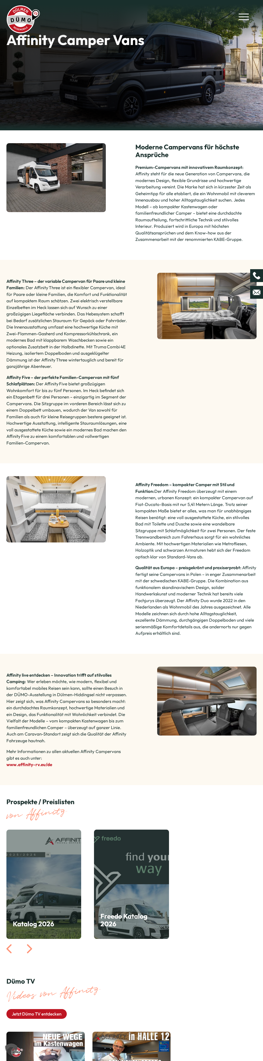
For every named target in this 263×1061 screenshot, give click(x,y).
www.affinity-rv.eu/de (29, 764)
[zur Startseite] (23, 18)
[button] (11, 1049)
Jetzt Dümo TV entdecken (36, 1014)
